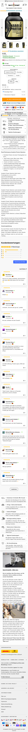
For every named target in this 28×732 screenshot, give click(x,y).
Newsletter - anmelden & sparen (12, 659)
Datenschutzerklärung (6, 704)
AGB (2, 711)
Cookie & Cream (10, 72)
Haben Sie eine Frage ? (9, 683)
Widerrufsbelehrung (6, 706)
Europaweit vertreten (9, 716)
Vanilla (17, 75)
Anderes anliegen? (7, 688)
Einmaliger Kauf (8, 91)
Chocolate (19, 72)
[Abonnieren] (23, 677)
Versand (3, 709)
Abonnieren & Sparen (10, 94)
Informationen (6, 692)
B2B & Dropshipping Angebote (8, 699)
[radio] (3, 92)
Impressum (4, 701)
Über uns (3, 696)
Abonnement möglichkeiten (11, 89)
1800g (11, 81)
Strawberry (10, 75)
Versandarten (6, 647)
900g (16, 81)
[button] (11, 11)
